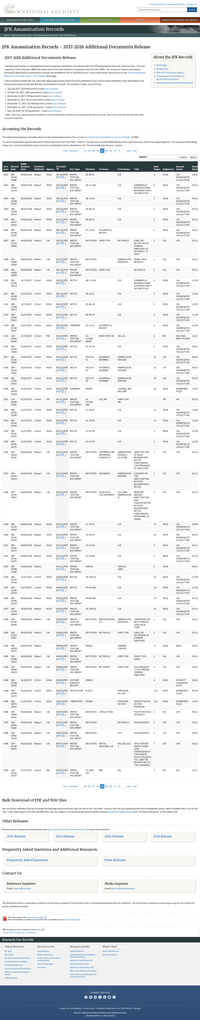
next (129, 150)
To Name (103, 169)
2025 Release (16, 836)
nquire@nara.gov (22, 888)
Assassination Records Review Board (174, 82)
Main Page (161, 65)
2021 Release (162, 836)
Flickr (114, 997)
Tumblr (100, 997)
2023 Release (65, 836)
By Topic (8, 951)
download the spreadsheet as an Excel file (106, 137)
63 (85, 150)
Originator (168, 169)
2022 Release (114, 836)
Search (192, 9)
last (135, 150)
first (65, 150)
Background (162, 68)
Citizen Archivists (157, 4)
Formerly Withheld (39, 168)
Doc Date (61, 166)
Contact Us (191, 4)
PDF (59, 177)
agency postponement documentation (66, 829)
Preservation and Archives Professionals (48, 959)
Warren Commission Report (170, 72)
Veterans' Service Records (60, 20)
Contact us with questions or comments (19, 932)
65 (94, 150)
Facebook (86, 997)
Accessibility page (72, 919)
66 (98, 150)
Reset (193, 157)
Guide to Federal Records (81, 960)
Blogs (109, 997)
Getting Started (77, 951)
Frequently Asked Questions (27, 860)
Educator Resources (100, 20)
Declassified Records (79, 964)
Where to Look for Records (82, 967)
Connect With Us (100, 992)
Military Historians (45, 954)
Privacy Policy (89, 1008)
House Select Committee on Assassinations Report (170, 77)
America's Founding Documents (180, 20)
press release (50, 88)
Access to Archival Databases (18, 968)
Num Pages (157, 168)
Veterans (41, 967)
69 (111, 150)
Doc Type (75, 169)
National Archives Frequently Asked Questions (82, 955)
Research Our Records (20, 20)
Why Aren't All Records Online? (83, 971)
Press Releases (115, 860)
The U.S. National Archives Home (41, 8)
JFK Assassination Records (45, 35)
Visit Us (140, 20)
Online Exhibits (11, 978)
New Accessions (109, 954)
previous (73, 150)
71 (119, 150)
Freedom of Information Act (108, 1008)
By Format (9, 954)
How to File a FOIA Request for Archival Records (83, 975)
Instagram (95, 997)
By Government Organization (17, 958)
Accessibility (75, 1008)
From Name (124, 169)
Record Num (14, 168)
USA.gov (137, 1008)
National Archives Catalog (16, 961)
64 (89, 150)
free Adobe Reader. (35, 917)
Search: (143, 156)
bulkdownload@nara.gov (120, 811)
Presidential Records (14, 965)
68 (106, 150)
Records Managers (45, 964)
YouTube (104, 997)
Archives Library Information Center (17, 973)
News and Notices (110, 951)
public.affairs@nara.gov (123, 888)
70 (115, 150)
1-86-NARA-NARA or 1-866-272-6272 (100, 1015)
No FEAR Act (127, 1008)
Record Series (180, 168)
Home (7, 35)
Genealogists (43, 951)
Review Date (196, 168)
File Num (90, 169)
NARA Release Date (25, 166)
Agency (50, 169)
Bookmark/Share (176, 4)
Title (136, 169)
